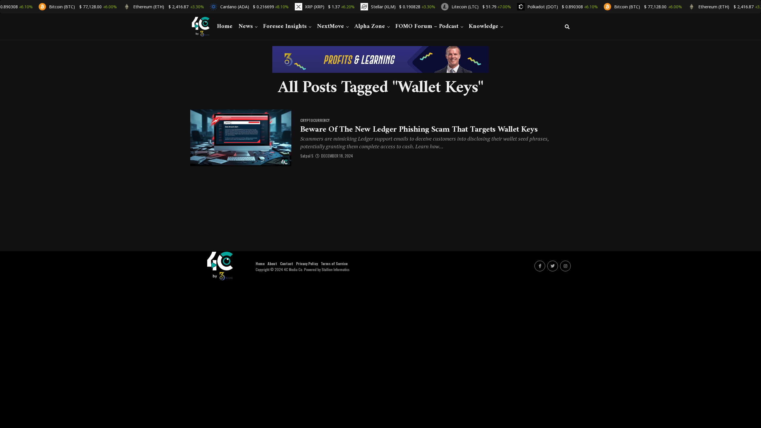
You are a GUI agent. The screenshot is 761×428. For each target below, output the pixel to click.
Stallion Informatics (336, 269)
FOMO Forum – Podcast (426, 26)
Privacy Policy (307, 263)
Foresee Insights (284, 26)
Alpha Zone (369, 26)
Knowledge (483, 26)
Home (224, 26)
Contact (286, 263)
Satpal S (306, 155)
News (245, 26)
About (272, 263)
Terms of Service (334, 263)
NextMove (330, 26)
